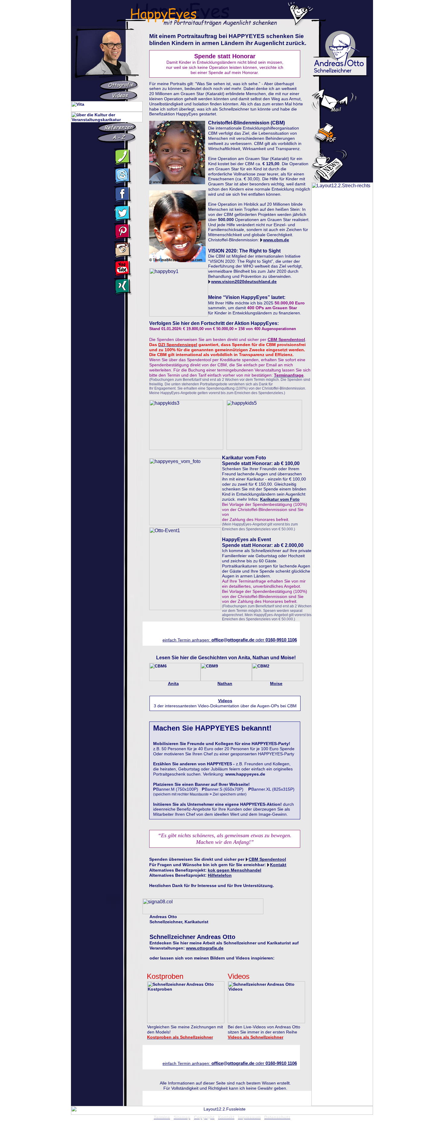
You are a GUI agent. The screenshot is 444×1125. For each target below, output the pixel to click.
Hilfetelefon (220, 875)
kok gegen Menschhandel (234, 870)
